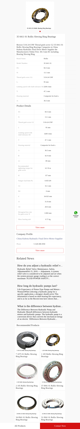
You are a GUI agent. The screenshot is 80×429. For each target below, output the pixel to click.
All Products (20, 426)
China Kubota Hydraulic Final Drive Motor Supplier (39, 238)
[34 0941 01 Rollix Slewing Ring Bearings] (27, 415)
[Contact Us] (76, 214)
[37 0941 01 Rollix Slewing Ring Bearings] (52, 383)
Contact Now (60, 426)
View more (40, 227)
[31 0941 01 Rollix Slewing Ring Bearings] (52, 415)
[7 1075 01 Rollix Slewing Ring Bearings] (27, 352)
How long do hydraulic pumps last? (37, 285)
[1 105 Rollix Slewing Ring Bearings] (52, 352)
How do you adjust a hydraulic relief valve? (41, 265)
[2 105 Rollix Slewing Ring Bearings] (27, 383)
